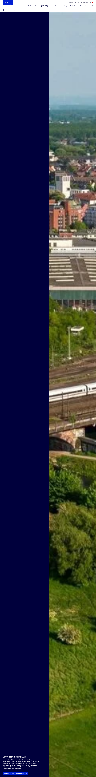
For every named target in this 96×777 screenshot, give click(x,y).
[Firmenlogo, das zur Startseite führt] (8, 2)
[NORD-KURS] (3, 10)
